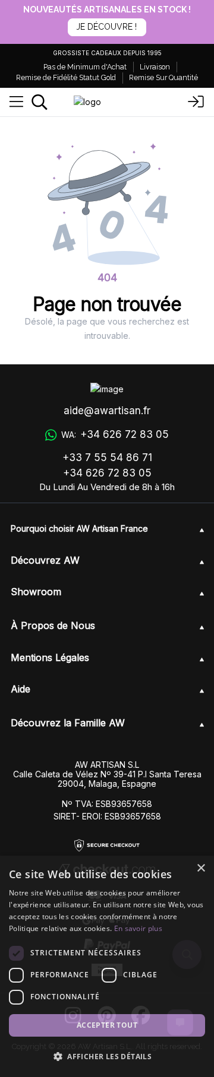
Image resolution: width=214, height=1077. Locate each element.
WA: (114, 434)
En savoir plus (138, 928)
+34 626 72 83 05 (107, 473)
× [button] (200, 868)
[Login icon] (196, 102)
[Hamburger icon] (16, 102)
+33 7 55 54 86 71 (107, 457)
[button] (107, 1056)
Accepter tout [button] (107, 1025)
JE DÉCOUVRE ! (106, 26)
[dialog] (107, 966)
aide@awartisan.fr (107, 411)
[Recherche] (39, 102)
